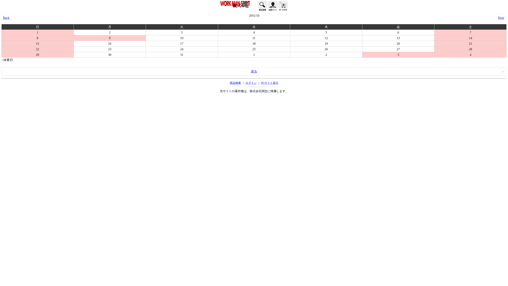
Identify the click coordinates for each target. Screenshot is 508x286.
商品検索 (235, 82)
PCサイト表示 (269, 82)
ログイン (251, 82)
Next (501, 17)
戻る (254, 71)
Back (6, 17)
